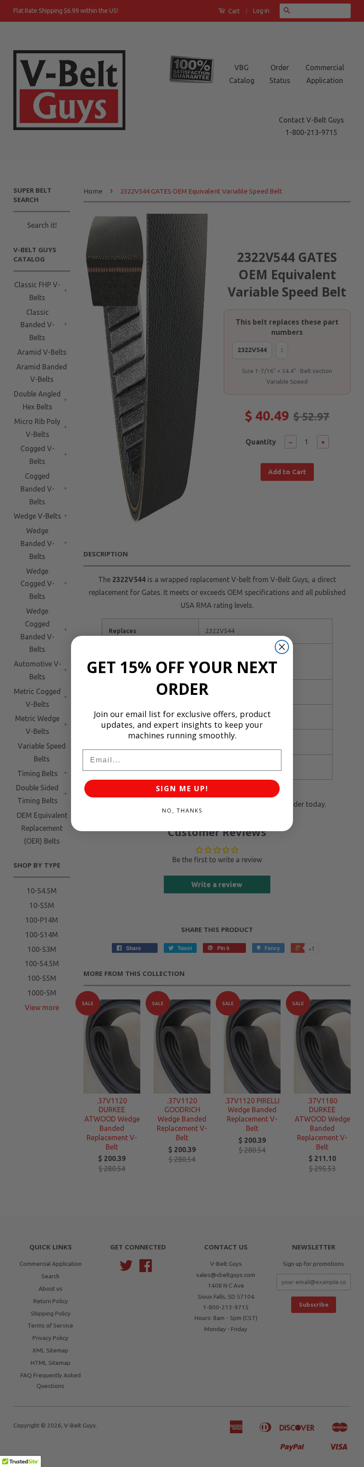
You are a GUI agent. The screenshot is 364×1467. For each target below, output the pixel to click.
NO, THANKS (182, 810)
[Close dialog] (282, 647)
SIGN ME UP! (182, 788)
